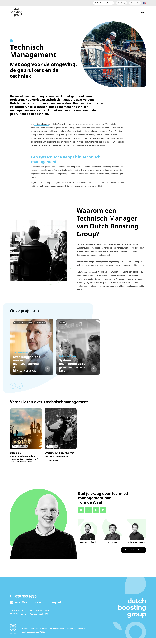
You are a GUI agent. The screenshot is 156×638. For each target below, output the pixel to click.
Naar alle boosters (133, 550)
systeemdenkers (41, 124)
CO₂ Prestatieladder (56, 628)
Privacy (25, 628)
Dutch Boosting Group (103, 3)
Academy (121, 3)
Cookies (43, 628)
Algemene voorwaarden (76, 628)
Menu (141, 12)
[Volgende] (20, 386)
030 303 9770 (26, 596)
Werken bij (135, 3)
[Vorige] (13, 386)
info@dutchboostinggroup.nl (38, 602)
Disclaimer (34, 628)
